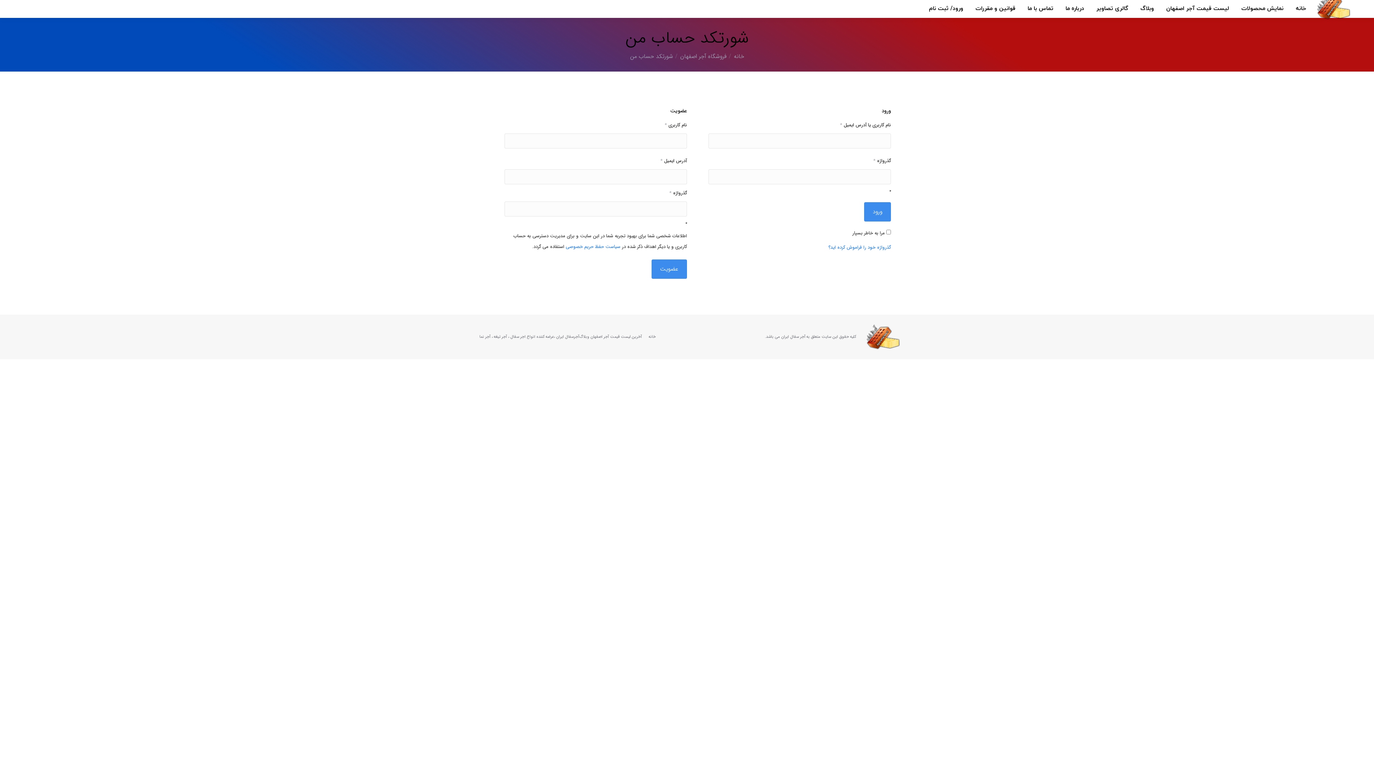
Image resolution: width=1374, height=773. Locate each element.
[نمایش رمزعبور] (890, 190)
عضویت (669, 268)
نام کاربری (676, 125)
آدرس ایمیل (674, 161)
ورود (877, 211)
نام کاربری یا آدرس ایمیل (865, 125)
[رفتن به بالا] (1363, 762)
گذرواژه (882, 161)
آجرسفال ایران (567, 337)
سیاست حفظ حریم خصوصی (593, 247)
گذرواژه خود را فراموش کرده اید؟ (859, 247)
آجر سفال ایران (793, 337)
